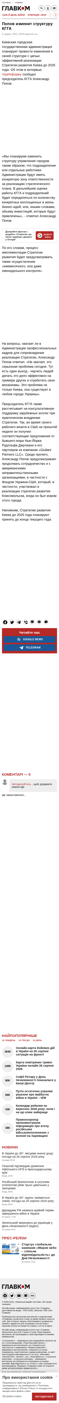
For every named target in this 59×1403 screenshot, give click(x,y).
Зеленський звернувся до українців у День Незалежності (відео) (27, 1224)
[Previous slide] (50, 15)
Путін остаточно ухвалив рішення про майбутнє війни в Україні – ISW (34, 1094)
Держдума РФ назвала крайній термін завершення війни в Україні (28, 1212)
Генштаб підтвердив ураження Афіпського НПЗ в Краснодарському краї (27, 1169)
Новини (10, 1147)
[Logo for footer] (16, 1288)
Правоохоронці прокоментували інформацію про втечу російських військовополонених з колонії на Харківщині (32, 1127)
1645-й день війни (13, 15)
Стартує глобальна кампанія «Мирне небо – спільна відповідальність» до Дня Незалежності (39, 1251)
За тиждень (8, 1040)
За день (37, 1040)
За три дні (24, 1040)
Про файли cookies (11, 1396)
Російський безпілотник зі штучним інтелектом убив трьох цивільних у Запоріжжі (25, 1185)
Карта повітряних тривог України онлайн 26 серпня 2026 (35, 1066)
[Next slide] (55, 15)
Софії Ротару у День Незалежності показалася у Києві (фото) (36, 1080)
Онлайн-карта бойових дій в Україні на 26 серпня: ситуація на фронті (35, 1051)
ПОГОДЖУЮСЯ (44, 1396)
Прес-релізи (14, 1238)
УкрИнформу (11, 74)
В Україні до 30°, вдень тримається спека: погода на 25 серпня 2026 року (28, 1199)
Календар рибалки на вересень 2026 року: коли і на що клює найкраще (35, 1109)
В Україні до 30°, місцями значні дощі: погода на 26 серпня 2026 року (28, 1155)
